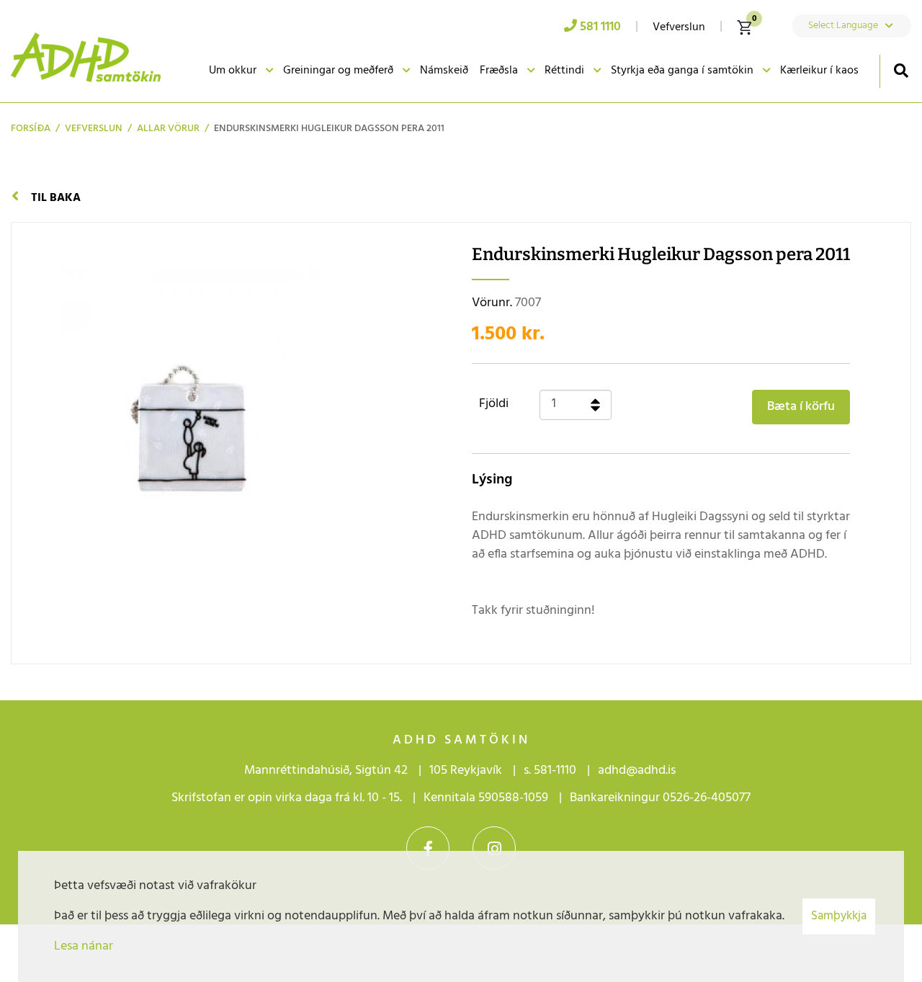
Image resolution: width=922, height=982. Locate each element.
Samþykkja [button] (839, 916)
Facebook (427, 848)
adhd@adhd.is (638, 770)
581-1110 (555, 770)
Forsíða (30, 128)
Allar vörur (168, 128)
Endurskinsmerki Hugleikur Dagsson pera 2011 (329, 128)
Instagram (494, 848)
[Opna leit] (901, 70)
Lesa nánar (83, 946)
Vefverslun (93, 128)
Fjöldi (494, 404)
